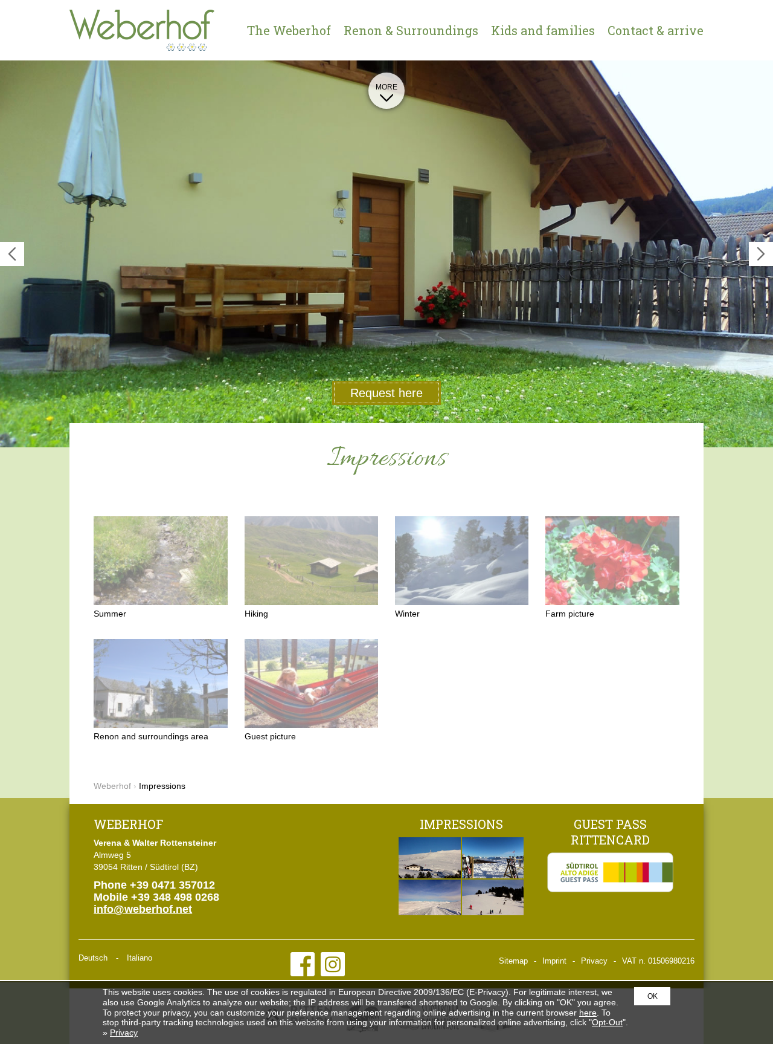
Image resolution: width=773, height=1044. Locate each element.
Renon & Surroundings (411, 30)
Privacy (594, 960)
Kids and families (543, 30)
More (386, 87)
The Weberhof (289, 30)
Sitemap (513, 960)
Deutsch (93, 957)
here (588, 1012)
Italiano (139, 957)
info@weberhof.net (143, 909)
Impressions (461, 824)
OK (652, 996)
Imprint (554, 960)
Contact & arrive (656, 30)
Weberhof (141, 30)
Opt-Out (607, 1022)
